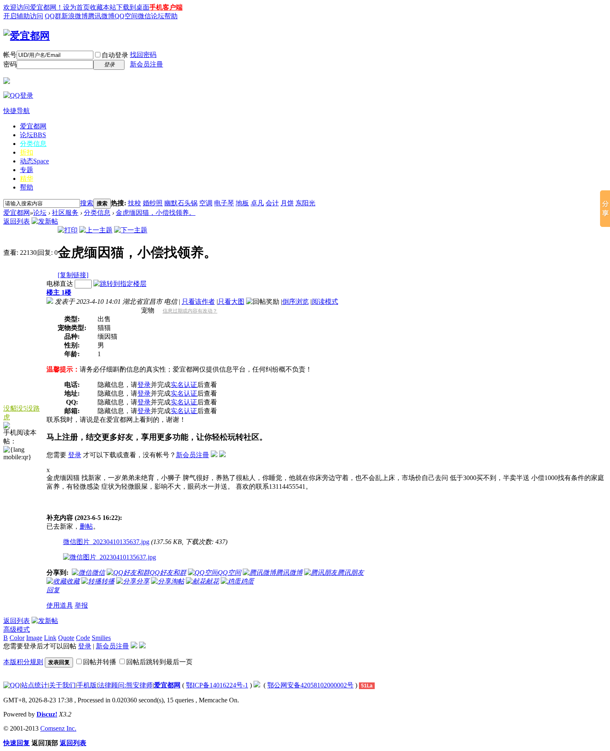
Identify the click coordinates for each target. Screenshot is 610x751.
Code (83, 637)
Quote (66, 637)
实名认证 (184, 384)
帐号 (10, 54)
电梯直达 (59, 283)
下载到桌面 (132, 7)
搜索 (86, 203)
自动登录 (115, 55)
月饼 (287, 203)
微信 (144, 16)
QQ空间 (126, 16)
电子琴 (224, 203)
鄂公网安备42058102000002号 (310, 685)
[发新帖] (45, 221)
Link (50, 637)
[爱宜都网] (26, 35)
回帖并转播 (99, 661)
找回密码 (143, 54)
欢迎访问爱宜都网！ (33, 7)
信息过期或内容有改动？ (190, 311)
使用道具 (59, 605)
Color (17, 637)
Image (34, 637)
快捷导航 (16, 110)
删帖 (86, 526)
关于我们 (62, 685)
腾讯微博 (101, 16)
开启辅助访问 (23, 16)
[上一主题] (95, 230)
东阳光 (305, 203)
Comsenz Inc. (58, 728)
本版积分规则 (23, 661)
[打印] (68, 230)
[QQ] (11, 685)
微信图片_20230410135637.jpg (106, 541)
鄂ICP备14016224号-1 (217, 685)
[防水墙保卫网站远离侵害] (257, 685)
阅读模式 (325, 301)
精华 (26, 178)
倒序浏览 (295, 301)
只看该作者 (198, 301)
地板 (242, 203)
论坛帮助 (164, 16)
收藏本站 (103, 7)
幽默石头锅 (181, 203)
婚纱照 (153, 203)
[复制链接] (73, 274)
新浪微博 (74, 16)
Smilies (101, 637)
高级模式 (16, 629)
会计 (272, 203)
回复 (53, 589)
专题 (26, 169)
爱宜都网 (33, 126)
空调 (205, 203)
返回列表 (16, 221)
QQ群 (53, 16)
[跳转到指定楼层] (119, 283)
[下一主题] (130, 230)
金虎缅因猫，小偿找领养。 (155, 212)
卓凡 (257, 203)
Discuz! (47, 714)
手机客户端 (166, 7)
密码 (10, 64)
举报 (81, 605)
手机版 (87, 685)
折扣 (26, 152)
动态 (34, 161)
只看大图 (231, 301)
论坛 (33, 134)
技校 (134, 203)
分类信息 (33, 143)
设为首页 (76, 7)
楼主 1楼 (58, 292)
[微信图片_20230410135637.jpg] (109, 557)
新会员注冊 (146, 64)
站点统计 (34, 685)
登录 (144, 384)
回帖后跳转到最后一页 (159, 661)
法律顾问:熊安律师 (125, 685)
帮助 (26, 187)
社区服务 (65, 212)
